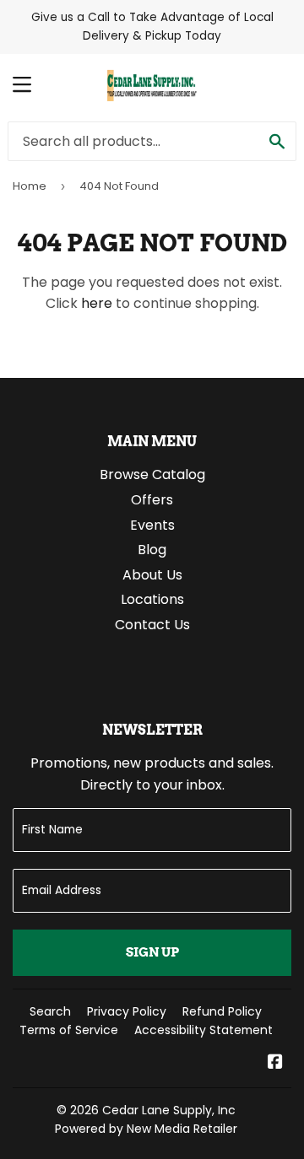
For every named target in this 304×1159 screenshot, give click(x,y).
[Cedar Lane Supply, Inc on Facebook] (275, 1063)
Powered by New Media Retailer (146, 1128)
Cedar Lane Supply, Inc (169, 1110)
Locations (152, 599)
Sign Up (152, 952)
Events (152, 525)
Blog (152, 549)
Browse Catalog (152, 474)
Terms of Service (68, 1030)
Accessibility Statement (203, 1030)
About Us (152, 575)
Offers (152, 499)
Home (29, 186)
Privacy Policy (126, 1011)
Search (50, 1011)
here (96, 303)
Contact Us (152, 624)
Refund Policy (222, 1011)
